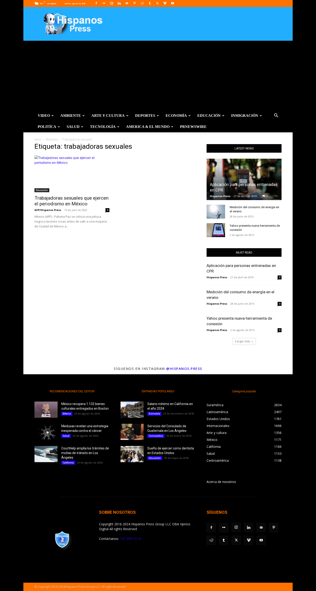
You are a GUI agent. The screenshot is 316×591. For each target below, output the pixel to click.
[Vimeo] (164, 3)
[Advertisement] (158, 75)
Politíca (47, 127)
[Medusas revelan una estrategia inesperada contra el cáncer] (46, 432)
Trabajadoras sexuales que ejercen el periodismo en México (71, 201)
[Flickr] (103, 3)
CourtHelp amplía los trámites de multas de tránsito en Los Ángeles (85, 452)
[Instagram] (111, 3)
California (68, 462)
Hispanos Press (220, 196)
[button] (276, 116)
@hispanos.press (184, 368)
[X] (157, 3)
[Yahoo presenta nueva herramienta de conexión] (216, 230)
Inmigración (244, 116)
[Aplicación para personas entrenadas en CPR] (244, 179)
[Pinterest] (134, 3)
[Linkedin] (119, 3)
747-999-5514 (130, 538)
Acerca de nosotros (221, 482)
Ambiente (70, 116)
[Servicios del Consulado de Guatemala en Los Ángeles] (132, 432)
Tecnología (103, 127)
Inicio (37, 139)
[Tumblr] (149, 3)
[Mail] (126, 3)
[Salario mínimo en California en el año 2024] (132, 410)
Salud (73, 127)
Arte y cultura (108, 116)
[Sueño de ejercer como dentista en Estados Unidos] (132, 454)
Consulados (156, 435)
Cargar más (242, 341)
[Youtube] (172, 3)
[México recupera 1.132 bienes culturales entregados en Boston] (46, 410)
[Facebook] (96, 3)
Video (44, 116)
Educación (209, 116)
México (67, 413)
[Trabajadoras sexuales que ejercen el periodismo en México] (71, 173)
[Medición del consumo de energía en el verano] (216, 212)
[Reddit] (142, 3)
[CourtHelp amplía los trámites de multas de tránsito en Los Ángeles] (46, 454)
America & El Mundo (148, 127)
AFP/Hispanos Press (47, 210)
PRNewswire (193, 127)
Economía (176, 116)
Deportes (145, 116)
